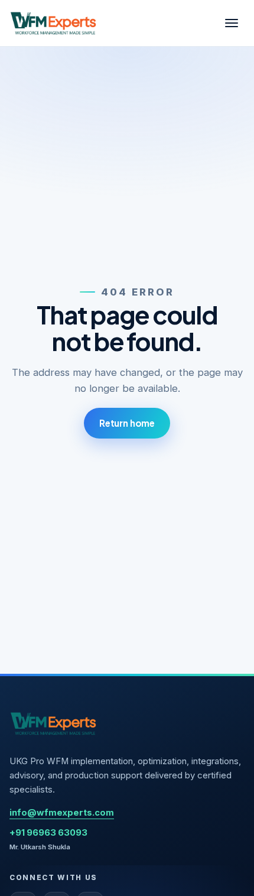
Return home (127, 422)
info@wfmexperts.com (61, 812)
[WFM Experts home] (53, 23)
